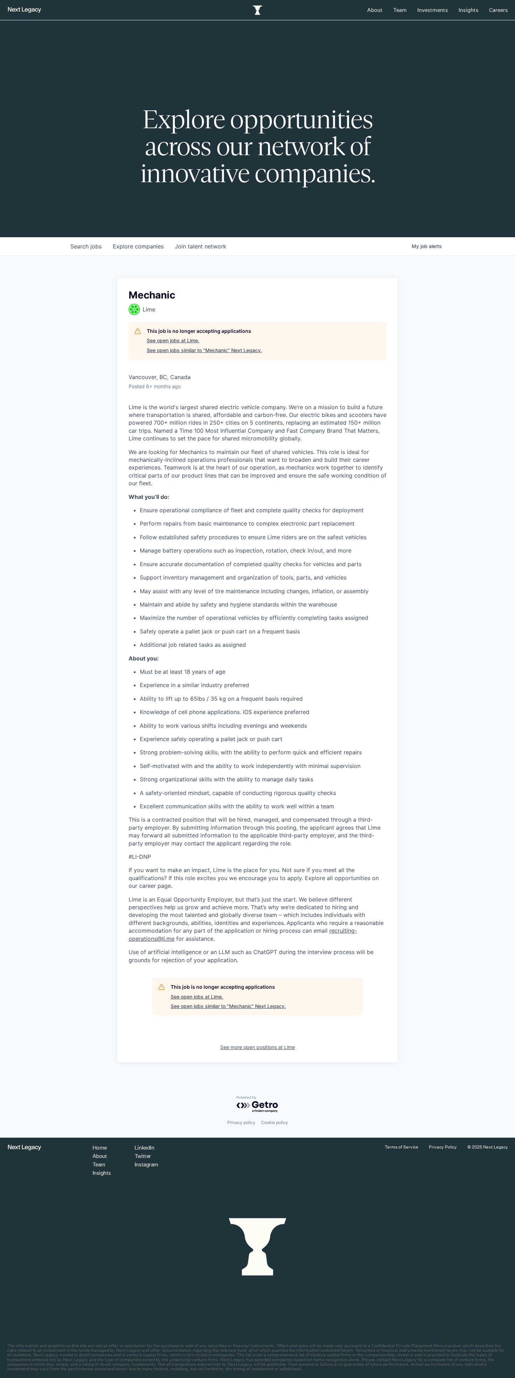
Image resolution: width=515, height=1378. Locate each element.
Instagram (146, 1164)
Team (400, 10)
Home (99, 1147)
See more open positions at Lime (257, 1047)
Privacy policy (241, 1122)
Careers (498, 10)
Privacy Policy (443, 1147)
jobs (86, 246)
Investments (432, 10)
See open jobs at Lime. (173, 340)
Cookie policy (274, 1122)
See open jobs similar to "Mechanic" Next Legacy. (204, 350)
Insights (469, 10)
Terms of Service (401, 1147)
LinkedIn (144, 1147)
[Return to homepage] (24, 10)
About (375, 10)
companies (138, 246)
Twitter (143, 1156)
